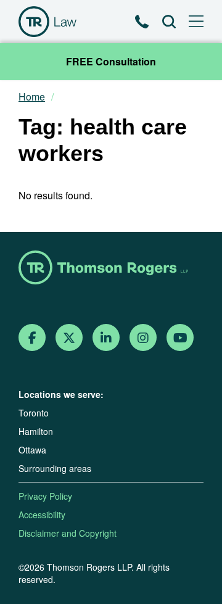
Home (31, 97)
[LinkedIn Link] (106, 337)
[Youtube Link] (180, 337)
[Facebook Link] (32, 337)
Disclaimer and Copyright (67, 533)
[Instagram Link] (143, 337)
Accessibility (41, 514)
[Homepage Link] (111, 268)
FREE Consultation (111, 61)
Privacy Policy (45, 496)
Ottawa (32, 450)
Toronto (33, 413)
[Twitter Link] (69, 337)
